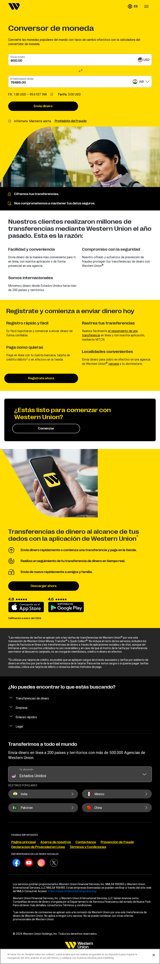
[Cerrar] (153, 955)
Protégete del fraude (71, 121)
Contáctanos (86, 842)
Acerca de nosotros (55, 842)
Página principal (23, 842)
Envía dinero (43, 106)
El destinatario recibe (22, 78)
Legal (19, 726)
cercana (113, 364)
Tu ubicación (26, 769)
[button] (132, 6)
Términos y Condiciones (88, 847)
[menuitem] (14, 6)
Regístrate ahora (41, 378)
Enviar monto (18, 56)
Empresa (21, 708)
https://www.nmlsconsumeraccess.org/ (72, 891)
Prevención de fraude (117, 842)
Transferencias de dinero (32, 698)
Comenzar (46, 428)
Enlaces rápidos (26, 717)
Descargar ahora (44, 586)
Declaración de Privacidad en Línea (38, 847)
